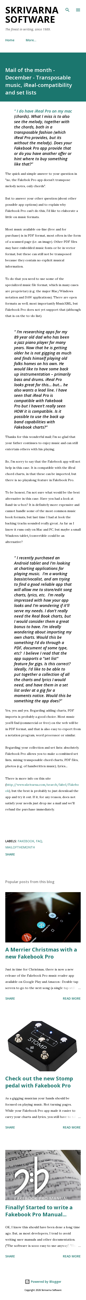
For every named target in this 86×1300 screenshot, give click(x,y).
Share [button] (10, 854)
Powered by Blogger (45, 1281)
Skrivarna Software (31, 14)
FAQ (39, 841)
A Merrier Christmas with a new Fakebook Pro (41, 953)
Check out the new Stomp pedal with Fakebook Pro (39, 1082)
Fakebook (26, 841)
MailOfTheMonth (20, 847)
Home (9, 40)
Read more (72, 998)
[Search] (67, 8)
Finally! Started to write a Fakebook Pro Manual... (39, 1211)
